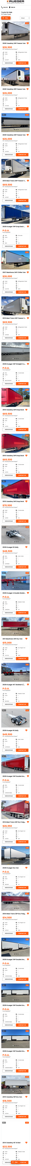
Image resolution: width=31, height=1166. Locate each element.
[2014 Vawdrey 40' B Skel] (15, 1130)
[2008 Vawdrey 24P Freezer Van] (15, 30)
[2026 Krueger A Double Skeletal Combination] (15, 580)
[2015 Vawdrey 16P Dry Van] (15, 1084)
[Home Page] (15, 2)
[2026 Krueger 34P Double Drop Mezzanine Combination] (15, 763)
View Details (9, 63)
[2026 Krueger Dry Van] (15, 855)
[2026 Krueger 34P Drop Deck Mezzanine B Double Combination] (15, 214)
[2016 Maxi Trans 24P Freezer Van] (15, 168)
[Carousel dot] (14, 83)
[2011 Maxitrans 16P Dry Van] (15, 626)
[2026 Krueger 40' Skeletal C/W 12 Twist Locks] (15, 672)
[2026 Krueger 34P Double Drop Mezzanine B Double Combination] (15, 1038)
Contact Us (22, 63)
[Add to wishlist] (27, 43)
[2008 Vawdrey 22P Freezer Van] (15, 76)
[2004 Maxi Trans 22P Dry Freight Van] (15, 901)
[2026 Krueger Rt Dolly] (15, 534)
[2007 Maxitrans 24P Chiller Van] (15, 260)
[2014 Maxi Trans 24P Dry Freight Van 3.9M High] (15, 809)
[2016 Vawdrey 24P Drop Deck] (15, 397)
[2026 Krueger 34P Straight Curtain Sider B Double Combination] (15, 351)
